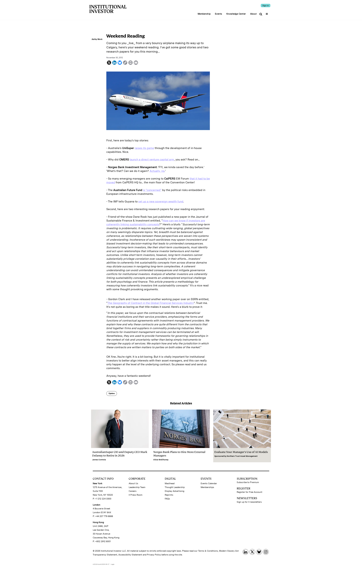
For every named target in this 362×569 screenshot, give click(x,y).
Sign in (265, 5)
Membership (204, 14)
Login (112, 564)
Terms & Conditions (208, 551)
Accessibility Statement (130, 554)
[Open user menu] (267, 13)
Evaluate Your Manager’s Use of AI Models (241, 452)
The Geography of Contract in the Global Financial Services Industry (150, 303)
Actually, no (157, 171)
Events (218, 14)
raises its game (144, 148)
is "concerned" (152, 190)
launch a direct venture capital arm (152, 159)
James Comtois (99, 460)
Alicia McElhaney (160, 460)
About (253, 14)
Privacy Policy (154, 554)
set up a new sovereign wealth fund (160, 201)
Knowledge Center (236, 14)
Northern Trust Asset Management (242, 456)
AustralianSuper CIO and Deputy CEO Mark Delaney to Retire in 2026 (119, 453)
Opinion (112, 393)
